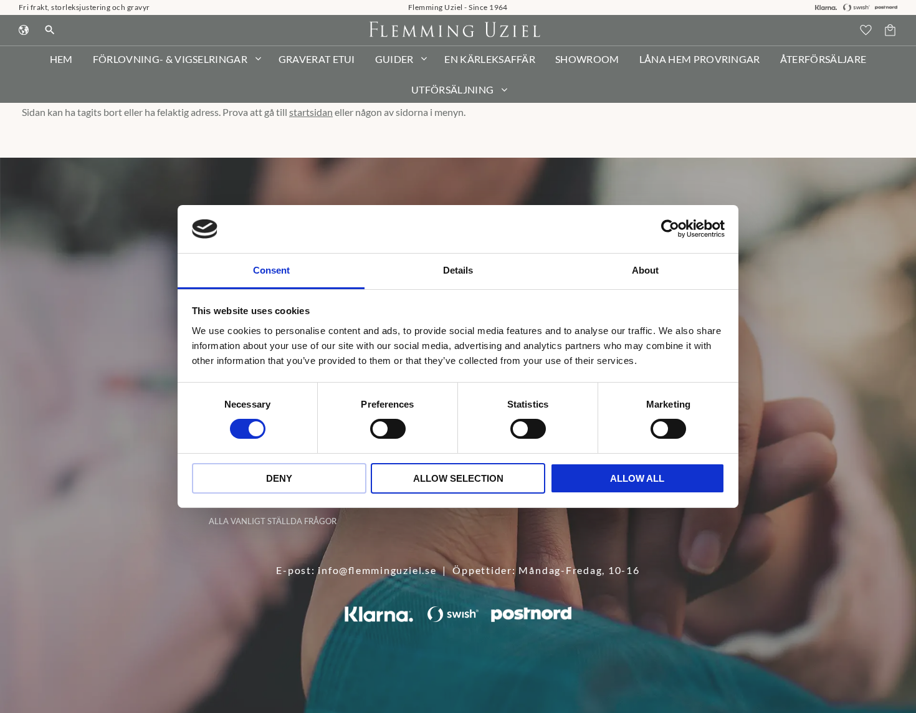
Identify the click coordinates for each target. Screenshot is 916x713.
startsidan (311, 112)
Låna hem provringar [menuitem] (699, 59)
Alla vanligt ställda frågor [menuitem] (272, 521)
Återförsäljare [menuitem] (823, 59)
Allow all (637, 478)
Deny (279, 478)
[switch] (388, 429)
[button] (866, 30)
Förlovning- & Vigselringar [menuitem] (170, 59)
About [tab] (645, 270)
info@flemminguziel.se (377, 570)
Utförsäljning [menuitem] (452, 89)
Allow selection (458, 478)
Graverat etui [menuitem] (317, 59)
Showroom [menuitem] (587, 59)
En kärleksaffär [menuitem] (489, 59)
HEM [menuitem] (61, 59)
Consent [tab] (271, 270)
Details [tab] (458, 270)
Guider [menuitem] (394, 59)
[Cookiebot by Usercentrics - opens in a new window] (670, 228)
